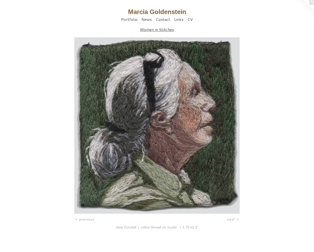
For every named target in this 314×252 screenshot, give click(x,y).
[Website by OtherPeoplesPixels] (304, 10)
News (147, 19)
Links (178, 19)
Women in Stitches (157, 29)
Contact (163, 19)
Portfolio (129, 19)
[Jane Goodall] (157, 125)
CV (190, 19)
